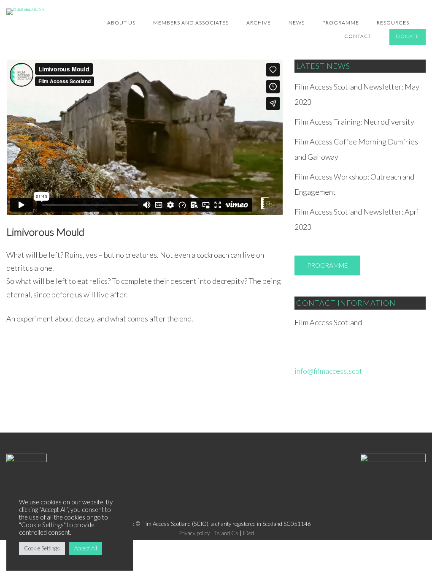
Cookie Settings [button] (42, 548)
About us (121, 22)
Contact (358, 36)
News (297, 22)
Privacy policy (194, 533)
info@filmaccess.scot (328, 371)
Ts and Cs (226, 533)
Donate (407, 36)
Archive (258, 22)
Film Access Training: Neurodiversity (354, 121)
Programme (340, 22)
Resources (393, 22)
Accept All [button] (85, 548)
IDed (248, 533)
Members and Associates (191, 22)
